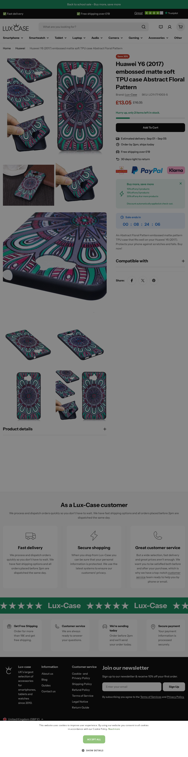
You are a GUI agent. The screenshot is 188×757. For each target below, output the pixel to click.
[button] (93, 750)
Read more (114, 729)
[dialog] (94, 739)
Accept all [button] (94, 739)
